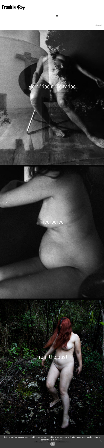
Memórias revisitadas (52, 86)
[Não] (100, 440)
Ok (52, 444)
